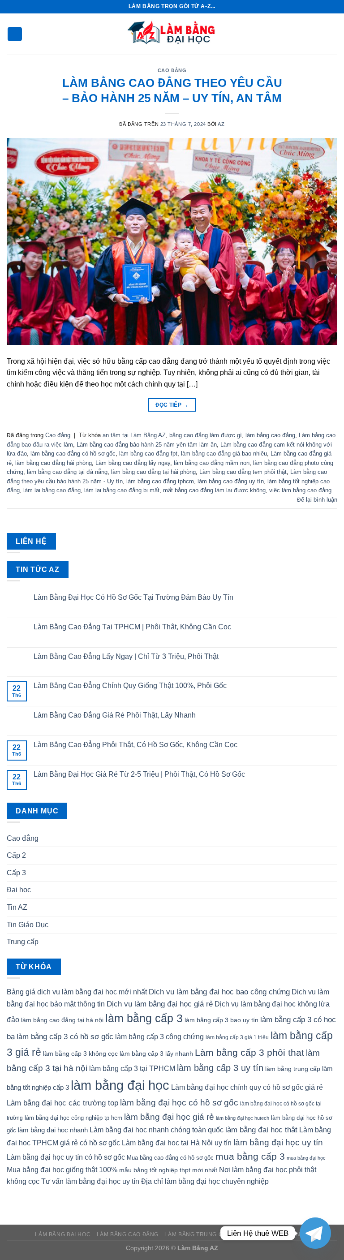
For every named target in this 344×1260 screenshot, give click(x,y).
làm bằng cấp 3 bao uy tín (221, 1019)
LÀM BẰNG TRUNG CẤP (197, 1234)
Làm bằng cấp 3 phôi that (249, 1052)
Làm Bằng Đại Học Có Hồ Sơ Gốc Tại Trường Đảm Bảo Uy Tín (133, 597)
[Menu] (15, 34)
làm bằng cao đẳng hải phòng (53, 463)
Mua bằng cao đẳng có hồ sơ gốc (170, 1157)
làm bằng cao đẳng (270, 435)
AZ (221, 124)
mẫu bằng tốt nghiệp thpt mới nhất (168, 1170)
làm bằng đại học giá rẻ (169, 1117)
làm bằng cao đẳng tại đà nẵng (67, 472)
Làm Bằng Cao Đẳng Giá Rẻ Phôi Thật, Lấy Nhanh (115, 715)
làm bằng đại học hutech (242, 1118)
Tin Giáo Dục (27, 925)
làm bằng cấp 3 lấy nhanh (156, 1053)
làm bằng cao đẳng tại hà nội (62, 1019)
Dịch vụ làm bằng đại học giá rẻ (160, 1004)
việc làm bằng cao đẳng (300, 490)
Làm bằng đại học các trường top (62, 1103)
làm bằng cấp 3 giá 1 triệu (237, 1037)
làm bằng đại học (120, 1085)
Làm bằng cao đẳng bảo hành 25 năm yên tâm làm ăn (147, 444)
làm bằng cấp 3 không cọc (80, 1053)
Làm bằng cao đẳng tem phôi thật (243, 472)
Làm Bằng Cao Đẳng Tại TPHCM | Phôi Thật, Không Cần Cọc (132, 627)
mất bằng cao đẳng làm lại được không (214, 490)
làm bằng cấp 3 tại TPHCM (132, 1068)
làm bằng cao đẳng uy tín (231, 481)
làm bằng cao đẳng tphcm (160, 481)
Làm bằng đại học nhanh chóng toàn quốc (157, 1130)
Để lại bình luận (317, 499)
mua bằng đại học (306, 1158)
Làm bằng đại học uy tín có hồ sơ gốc (66, 1157)
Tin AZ (17, 907)
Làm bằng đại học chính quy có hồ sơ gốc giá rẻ (247, 1087)
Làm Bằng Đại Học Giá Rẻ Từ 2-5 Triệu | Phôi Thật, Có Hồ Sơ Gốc (139, 774)
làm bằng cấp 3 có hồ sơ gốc (65, 1036)
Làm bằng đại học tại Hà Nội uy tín (177, 1143)
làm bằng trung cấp (292, 1068)
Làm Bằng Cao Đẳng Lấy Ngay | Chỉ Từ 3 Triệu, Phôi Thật (126, 656)
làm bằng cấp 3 (144, 1018)
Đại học (19, 890)
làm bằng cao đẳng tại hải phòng (153, 472)
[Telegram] (315, 1233)
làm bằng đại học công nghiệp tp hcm (73, 1117)
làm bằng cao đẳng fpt (148, 453)
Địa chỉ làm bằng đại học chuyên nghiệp (205, 1181)
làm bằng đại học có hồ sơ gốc (179, 1102)
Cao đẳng (172, 70)
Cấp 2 (16, 855)
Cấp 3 (16, 873)
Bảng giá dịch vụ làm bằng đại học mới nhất (77, 992)
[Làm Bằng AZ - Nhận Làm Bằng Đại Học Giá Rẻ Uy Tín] (172, 34)
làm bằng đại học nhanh (53, 1130)
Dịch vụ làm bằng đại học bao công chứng (219, 992)
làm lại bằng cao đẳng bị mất (121, 490)
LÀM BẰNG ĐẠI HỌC (62, 1234)
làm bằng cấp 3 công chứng (159, 1037)
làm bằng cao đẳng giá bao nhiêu (224, 453)
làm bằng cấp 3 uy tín (220, 1068)
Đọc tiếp (172, 405)
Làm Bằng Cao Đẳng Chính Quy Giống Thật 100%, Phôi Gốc (130, 685)
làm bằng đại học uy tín (278, 1142)
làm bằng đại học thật (261, 1130)
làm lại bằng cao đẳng (52, 490)
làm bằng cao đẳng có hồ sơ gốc (73, 453)
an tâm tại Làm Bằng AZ (134, 435)
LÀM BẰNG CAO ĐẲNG (128, 1234)
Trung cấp (23, 942)
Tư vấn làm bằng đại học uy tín (90, 1181)
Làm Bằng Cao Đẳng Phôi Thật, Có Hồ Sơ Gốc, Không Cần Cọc (135, 744)
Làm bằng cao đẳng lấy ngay (132, 463)
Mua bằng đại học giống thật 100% (62, 1170)
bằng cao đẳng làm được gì (205, 435)
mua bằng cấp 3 (250, 1156)
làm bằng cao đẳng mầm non (211, 463)
